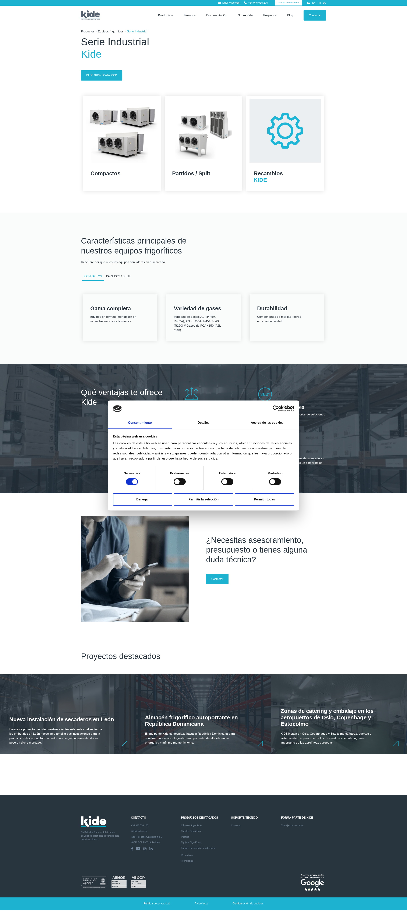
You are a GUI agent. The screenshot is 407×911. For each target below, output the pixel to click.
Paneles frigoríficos (191, 831)
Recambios (187, 855)
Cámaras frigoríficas (191, 825)
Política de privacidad (157, 903)
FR (319, 2)
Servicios (190, 15)
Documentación (216, 15)
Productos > (89, 31)
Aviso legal (201, 903)
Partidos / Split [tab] (118, 276)
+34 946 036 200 (258, 2)
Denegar (142, 499)
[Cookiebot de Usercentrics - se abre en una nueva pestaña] (275, 408)
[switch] (180, 481)
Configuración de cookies (248, 903)
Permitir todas (264, 499)
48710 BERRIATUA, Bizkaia (145, 842)
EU (324, 2)
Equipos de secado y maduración (198, 848)
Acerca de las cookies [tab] (267, 422)
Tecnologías (187, 860)
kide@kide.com (231, 2)
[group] (68, 714)
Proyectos (270, 15)
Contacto (235, 825)
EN (313, 2)
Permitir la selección (203, 499)
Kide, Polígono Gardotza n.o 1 (146, 837)
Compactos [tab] (93, 276)
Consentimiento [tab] (140, 422)
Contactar (315, 15)
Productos (165, 15)
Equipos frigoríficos (111, 31)
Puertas (185, 837)
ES (308, 2)
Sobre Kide (245, 15)
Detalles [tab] (204, 422)
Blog (290, 15)
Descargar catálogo (101, 75)
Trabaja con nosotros (288, 2)
